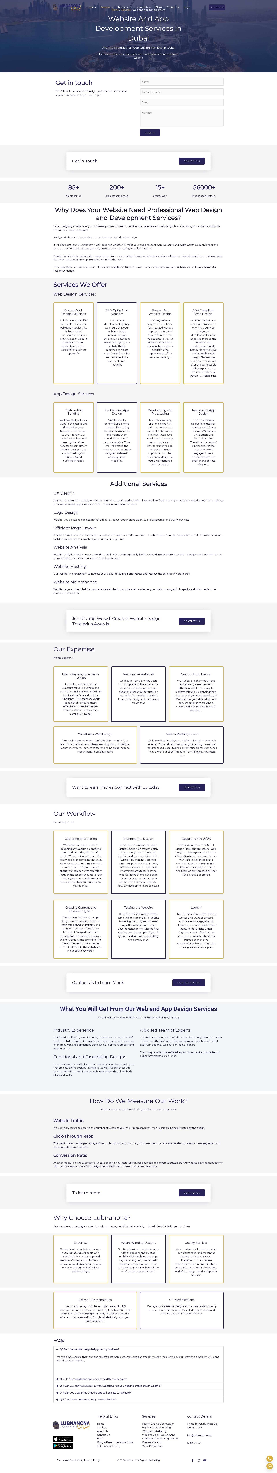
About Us (142, 7)
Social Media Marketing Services (160, 1438)
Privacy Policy (92, 1460)
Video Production (152, 1446)
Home (92, 7)
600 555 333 (194, 1443)
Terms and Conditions (69, 1460)
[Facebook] (192, 1460)
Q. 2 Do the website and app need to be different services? (93, 1379)
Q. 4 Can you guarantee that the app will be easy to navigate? (95, 1392)
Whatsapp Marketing (154, 1431)
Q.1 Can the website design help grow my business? (89, 1349)
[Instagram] (198, 1460)
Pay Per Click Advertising (156, 1427)
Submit (150, 133)
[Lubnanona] (66, 7)
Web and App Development (158, 1435)
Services (105, 7)
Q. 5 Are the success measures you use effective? (88, 1399)
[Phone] (269, 1459)
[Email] (204, 1460)
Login (187, 7)
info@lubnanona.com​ (199, 1435)
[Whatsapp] (269, 1466)
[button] (217, 7)
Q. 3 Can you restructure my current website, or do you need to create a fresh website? (110, 1386)
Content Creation (152, 1442)
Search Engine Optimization (158, 1423)
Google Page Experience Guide (115, 1442)
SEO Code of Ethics (108, 1446)
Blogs (158, 7)
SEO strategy (85, 245)
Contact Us (172, 7)
